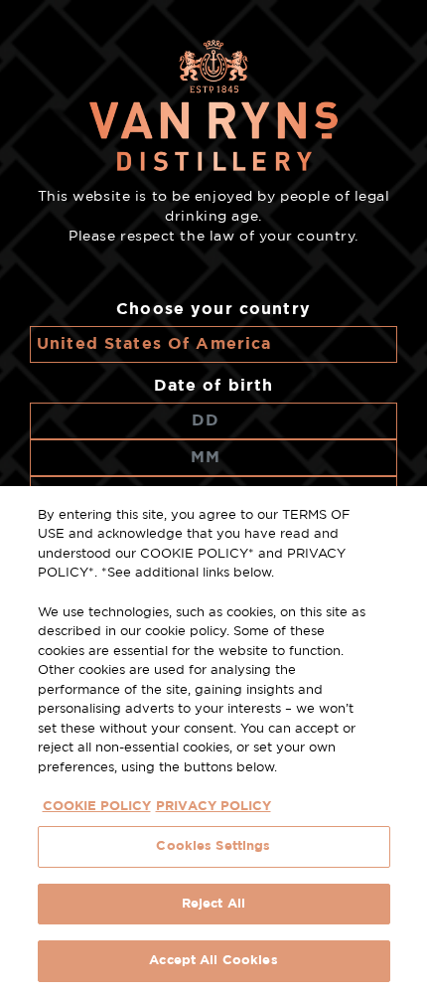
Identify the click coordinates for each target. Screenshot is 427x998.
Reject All (213, 904)
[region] (213, 742)
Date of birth (214, 386)
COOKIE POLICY (97, 806)
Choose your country (213, 309)
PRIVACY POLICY (213, 806)
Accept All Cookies (213, 960)
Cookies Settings (213, 846)
